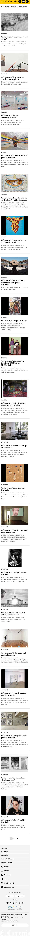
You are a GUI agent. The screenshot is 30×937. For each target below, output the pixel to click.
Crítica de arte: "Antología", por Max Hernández (13, 573)
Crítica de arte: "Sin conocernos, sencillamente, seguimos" (12, 78)
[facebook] (7, 903)
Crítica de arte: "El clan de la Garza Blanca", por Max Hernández (13, 404)
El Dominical (4, 442)
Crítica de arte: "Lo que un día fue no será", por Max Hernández (14, 241)
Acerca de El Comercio (8, 859)
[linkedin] (19, 903)
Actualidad (4, 152)
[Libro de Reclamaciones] (19, 907)
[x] (11, 903)
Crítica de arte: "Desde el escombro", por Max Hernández (14, 694)
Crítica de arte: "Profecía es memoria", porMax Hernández (14, 531)
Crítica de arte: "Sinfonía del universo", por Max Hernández (14, 156)
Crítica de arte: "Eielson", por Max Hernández (13, 488)
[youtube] (17, 903)
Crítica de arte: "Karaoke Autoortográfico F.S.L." (10, 116)
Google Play (20, 896)
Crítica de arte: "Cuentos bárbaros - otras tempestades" (13, 778)
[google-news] (23, 903)
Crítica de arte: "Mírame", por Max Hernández (13, 821)
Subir (13, 925)
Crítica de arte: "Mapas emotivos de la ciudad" (14, 37)
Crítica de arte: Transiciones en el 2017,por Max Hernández (13, 613)
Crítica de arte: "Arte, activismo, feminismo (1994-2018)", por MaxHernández (12, 363)
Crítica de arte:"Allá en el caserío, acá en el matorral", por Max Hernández (14, 198)
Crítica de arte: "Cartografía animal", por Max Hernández (14, 736)
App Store (9, 896)
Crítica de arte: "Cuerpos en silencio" (14, 320)
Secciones (4, 848)
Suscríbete (4, 852)
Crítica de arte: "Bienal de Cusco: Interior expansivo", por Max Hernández (12, 282)
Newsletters (4, 855)
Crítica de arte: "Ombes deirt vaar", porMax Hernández (13, 654)
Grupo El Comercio (6, 862)
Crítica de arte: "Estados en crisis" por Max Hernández (14, 446)
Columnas (4, 33)
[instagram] (13, 903)
